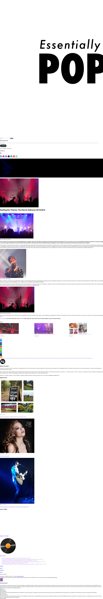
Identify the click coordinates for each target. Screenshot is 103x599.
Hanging (31, 358)
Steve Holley (2, 318)
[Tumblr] (1, 343)
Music (3, 169)
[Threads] (1, 355)
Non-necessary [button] (3, 593)
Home (3, 162)
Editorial (6, 164)
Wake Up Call (89, 358)
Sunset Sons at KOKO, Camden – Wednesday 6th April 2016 (44, 334)
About (1, 572)
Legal (3, 160)
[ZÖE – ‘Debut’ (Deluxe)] (17, 452)
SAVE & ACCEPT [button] (3, 598)
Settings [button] (55, 577)
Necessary (3, 590)
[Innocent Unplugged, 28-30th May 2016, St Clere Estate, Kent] (17, 413)
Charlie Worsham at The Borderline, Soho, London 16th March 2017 (14, 506)
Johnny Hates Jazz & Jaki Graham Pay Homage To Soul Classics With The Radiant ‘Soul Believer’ (21, 561)
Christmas (8, 166)
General (1, 358)
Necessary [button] (2, 589)
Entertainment (5, 177)
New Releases (7, 172)
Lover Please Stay (36, 358)
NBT (48, 358)
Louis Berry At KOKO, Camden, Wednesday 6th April (9, 334)
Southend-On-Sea (64, 358)
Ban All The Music (6, 358)
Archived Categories (8, 165)
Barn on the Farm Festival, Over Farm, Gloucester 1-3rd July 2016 (80, 334)
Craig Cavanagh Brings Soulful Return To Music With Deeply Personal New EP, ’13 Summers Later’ (22, 564)
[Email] (1, 351)
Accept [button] (49, 577)
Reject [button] (52, 577)
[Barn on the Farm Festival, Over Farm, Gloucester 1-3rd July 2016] (85, 328)
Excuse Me (27, 358)
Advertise (2, 570)
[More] (1, 357)
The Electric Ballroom (82, 358)
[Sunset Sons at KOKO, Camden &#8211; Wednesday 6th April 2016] (51, 328)
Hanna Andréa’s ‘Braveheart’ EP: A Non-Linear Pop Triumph (14, 558)
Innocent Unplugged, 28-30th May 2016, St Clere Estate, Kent (13, 416)
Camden (20, 358)
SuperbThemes (20, 576)
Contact (1, 566)
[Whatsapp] (1, 349)
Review (59, 358)
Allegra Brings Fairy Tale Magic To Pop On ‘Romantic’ (12, 562)
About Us (4, 161)
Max (21, 318)
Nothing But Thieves (54, 358)
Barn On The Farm (14, 358)
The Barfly (76, 358)
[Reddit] (1, 347)
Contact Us (4, 159)
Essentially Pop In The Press (8, 168)
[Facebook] (1, 340)
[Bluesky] (1, 353)
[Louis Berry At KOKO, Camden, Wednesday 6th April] (16, 328)
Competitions (7, 171)
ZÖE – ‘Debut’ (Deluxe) (4, 456)
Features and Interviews (7, 167)
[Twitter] (1, 342)
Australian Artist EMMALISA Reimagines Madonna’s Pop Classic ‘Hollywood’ (17, 560)
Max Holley (42, 358)
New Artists (6, 173)
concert (23, 358)
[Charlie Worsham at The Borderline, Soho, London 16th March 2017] (17, 503)
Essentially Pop (4, 212)
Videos (3, 175)
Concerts (6, 174)
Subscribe (3, 145)
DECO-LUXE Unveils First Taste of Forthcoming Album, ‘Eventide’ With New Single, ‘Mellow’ (20, 559)
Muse (46, 358)
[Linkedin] (1, 345)
